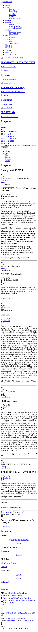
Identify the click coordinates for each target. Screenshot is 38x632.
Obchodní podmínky (14, 601)
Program (6, 593)
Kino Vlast (6, 321)
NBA (3, 247)
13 (2, 139)
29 (6, 143)
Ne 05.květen (7, 512)
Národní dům (7, 478)
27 (2, 143)
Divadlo (3, 145)
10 (11, 136)
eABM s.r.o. (12, 620)
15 (6, 139)
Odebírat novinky (7, 526)
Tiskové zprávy (18, 598)
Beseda (17, 145)
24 (11, 141)
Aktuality (13, 595)
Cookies (17, 602)
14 (4, 139)
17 (11, 139)
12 (15, 136)
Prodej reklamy (8, 598)
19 (15, 139)
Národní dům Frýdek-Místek (15, 618)
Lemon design (29, 620)
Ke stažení (27, 598)
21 (4, 141)
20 (2, 141)
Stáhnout (19, 543)
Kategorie (4, 147)
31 (11, 143)
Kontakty (10, 602)
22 (6, 141)
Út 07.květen (17, 512)
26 (15, 141)
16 (9, 139)
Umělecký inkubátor (16, 593)
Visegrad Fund (14, 254)
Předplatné (6, 595)
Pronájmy (20, 595)
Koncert (9, 145)
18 (13, 139)
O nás (5, 601)
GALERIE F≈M (10, 54)
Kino (13, 145)
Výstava (22, 145)
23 (9, 141)
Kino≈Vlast (9, 52)
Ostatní (27, 145)
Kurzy (25, 593)
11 (13, 136)
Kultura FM (7, 2)
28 (4, 143)
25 (13, 141)
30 (9, 143)
